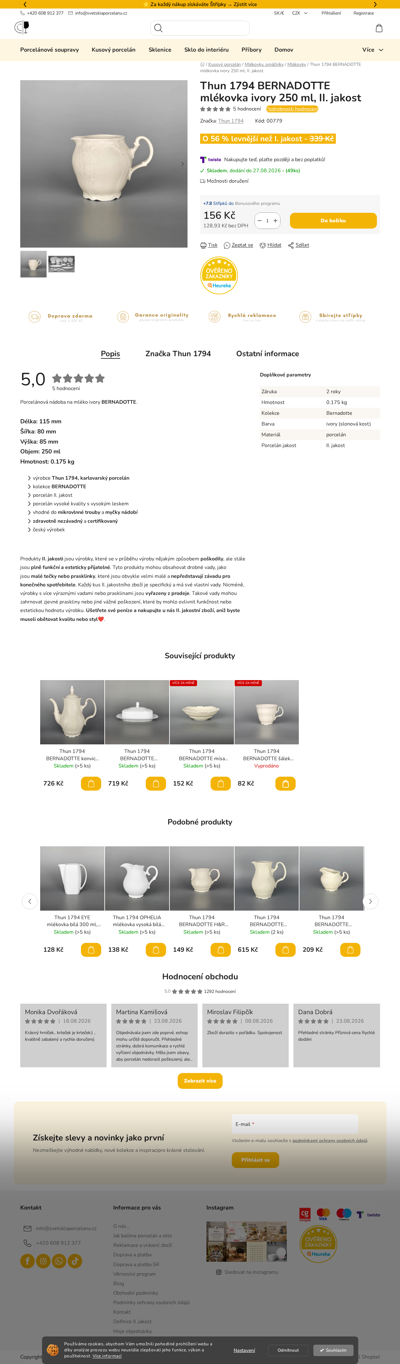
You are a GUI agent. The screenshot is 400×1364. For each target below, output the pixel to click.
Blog (118, 1283)
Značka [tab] (178, 354)
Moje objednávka (132, 1331)
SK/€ (279, 13)
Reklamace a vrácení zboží (142, 1245)
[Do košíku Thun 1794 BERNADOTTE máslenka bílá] (156, 784)
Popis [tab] (110, 354)
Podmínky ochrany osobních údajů (151, 1302)
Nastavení (244, 1350)
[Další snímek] (183, 164)
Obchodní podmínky (135, 1293)
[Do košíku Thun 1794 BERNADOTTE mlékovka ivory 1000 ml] (285, 950)
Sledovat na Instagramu (251, 1272)
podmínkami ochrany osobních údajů (329, 1141)
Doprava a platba (132, 1254)
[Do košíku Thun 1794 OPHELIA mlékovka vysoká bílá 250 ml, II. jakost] (156, 950)
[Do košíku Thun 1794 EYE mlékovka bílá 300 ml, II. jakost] (91, 950)
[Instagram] (43, 1261)
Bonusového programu (257, 203)
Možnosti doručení (228, 181)
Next (370, 901)
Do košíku (333, 220)
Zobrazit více (200, 1080)
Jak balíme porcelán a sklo (142, 1235)
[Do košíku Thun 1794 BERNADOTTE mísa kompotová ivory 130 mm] (221, 784)
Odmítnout (288, 1350)
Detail (285, 784)
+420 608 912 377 (45, 13)
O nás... (121, 1226)
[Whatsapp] (59, 1261)
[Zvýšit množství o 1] (275, 221)
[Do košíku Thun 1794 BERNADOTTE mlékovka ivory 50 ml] (350, 950)
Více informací (107, 1356)
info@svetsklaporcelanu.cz (101, 13)
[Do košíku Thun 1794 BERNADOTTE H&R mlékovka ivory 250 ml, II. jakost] (221, 950)
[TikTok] (75, 1261)
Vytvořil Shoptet (361, 1357)
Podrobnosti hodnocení (292, 108)
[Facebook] (27, 1261)
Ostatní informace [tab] (267, 354)
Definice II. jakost (132, 1321)
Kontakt (122, 1312)
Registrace (364, 13)
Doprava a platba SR (136, 1264)
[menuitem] (49, 49)
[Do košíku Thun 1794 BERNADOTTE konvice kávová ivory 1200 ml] (91, 784)
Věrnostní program (134, 1274)
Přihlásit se (255, 1160)
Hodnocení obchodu (200, 976)
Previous (30, 901)
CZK (297, 13)
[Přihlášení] (356, 28)
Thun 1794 (231, 120)
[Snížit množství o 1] (259, 221)
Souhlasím (336, 1350)
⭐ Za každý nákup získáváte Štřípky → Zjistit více (200, 4)
